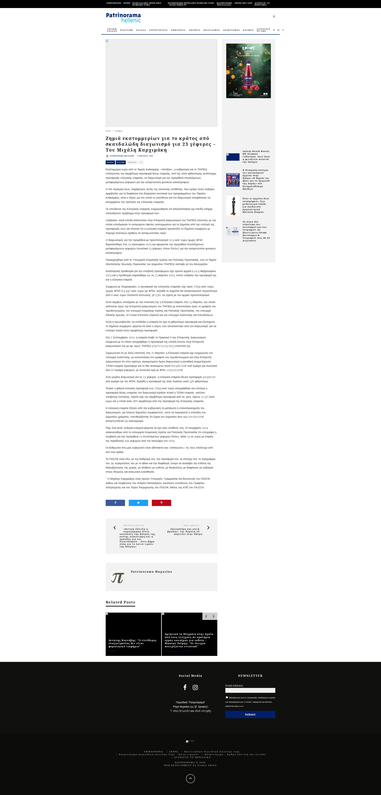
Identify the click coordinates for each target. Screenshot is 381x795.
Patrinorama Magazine (122, 156)
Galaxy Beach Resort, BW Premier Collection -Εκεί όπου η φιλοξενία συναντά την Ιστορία (256, 156)
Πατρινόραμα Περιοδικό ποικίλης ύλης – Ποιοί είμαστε (191, 4)
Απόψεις (110, 162)
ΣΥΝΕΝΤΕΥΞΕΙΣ (158, 30)
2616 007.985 (203, 710)
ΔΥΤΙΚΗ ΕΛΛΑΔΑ (112, 30)
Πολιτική (121, 162)
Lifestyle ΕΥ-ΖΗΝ (263, 30)
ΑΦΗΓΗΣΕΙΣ (178, 30)
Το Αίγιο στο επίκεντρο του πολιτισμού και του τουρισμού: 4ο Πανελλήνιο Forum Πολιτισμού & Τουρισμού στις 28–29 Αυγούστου (256, 231)
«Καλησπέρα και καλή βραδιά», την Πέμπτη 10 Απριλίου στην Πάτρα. (185, 531)
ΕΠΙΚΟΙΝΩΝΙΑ (114, 3)
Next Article (191, 525)
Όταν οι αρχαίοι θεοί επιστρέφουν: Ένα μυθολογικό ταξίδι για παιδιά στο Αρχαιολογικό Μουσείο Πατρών (256, 205)
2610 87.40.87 (181, 710)
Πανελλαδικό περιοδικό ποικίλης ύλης (146, 4)
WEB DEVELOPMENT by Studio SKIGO (190, 765)
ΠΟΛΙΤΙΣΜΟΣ (211, 30)
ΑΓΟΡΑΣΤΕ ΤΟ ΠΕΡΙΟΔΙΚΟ (262, 4)
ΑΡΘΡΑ (126, 3)
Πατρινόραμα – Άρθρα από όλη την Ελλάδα (234, 4)
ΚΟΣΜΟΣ (248, 30)
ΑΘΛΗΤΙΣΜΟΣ (231, 30)
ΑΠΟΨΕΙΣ (194, 30)
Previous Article (134, 525)
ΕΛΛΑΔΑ (141, 30)
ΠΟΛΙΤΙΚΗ (126, 30)
